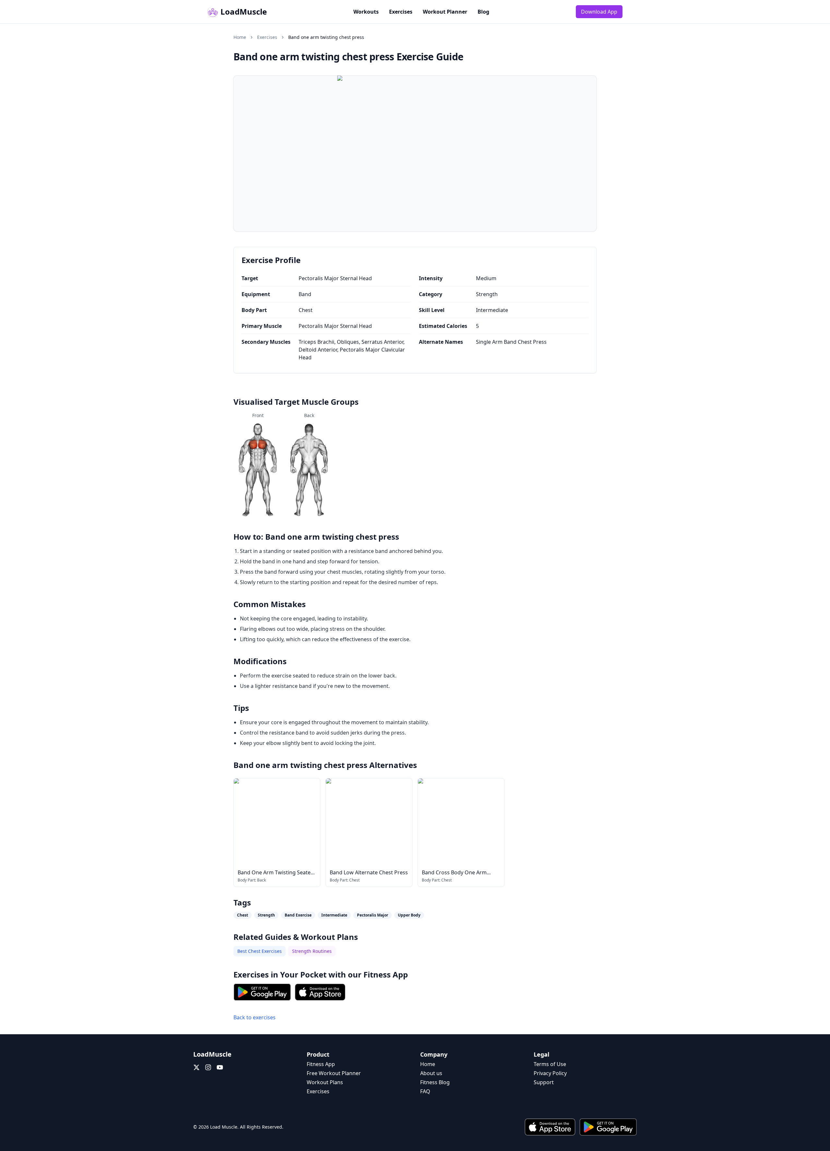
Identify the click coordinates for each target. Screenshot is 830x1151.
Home (239, 37)
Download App (599, 11)
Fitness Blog (435, 1082)
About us (431, 1073)
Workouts (366, 11)
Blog (483, 11)
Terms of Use (550, 1064)
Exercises (400, 11)
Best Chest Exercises (259, 951)
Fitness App (385, 974)
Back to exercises (254, 1017)
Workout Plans (325, 1082)
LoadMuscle (243, 11)
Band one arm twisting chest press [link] (326, 37)
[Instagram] (208, 1067)
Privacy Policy (550, 1073)
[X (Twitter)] (196, 1067)
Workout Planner (445, 11)
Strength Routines (312, 951)
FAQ (425, 1091)
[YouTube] (220, 1067)
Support (544, 1082)
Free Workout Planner (334, 1073)
